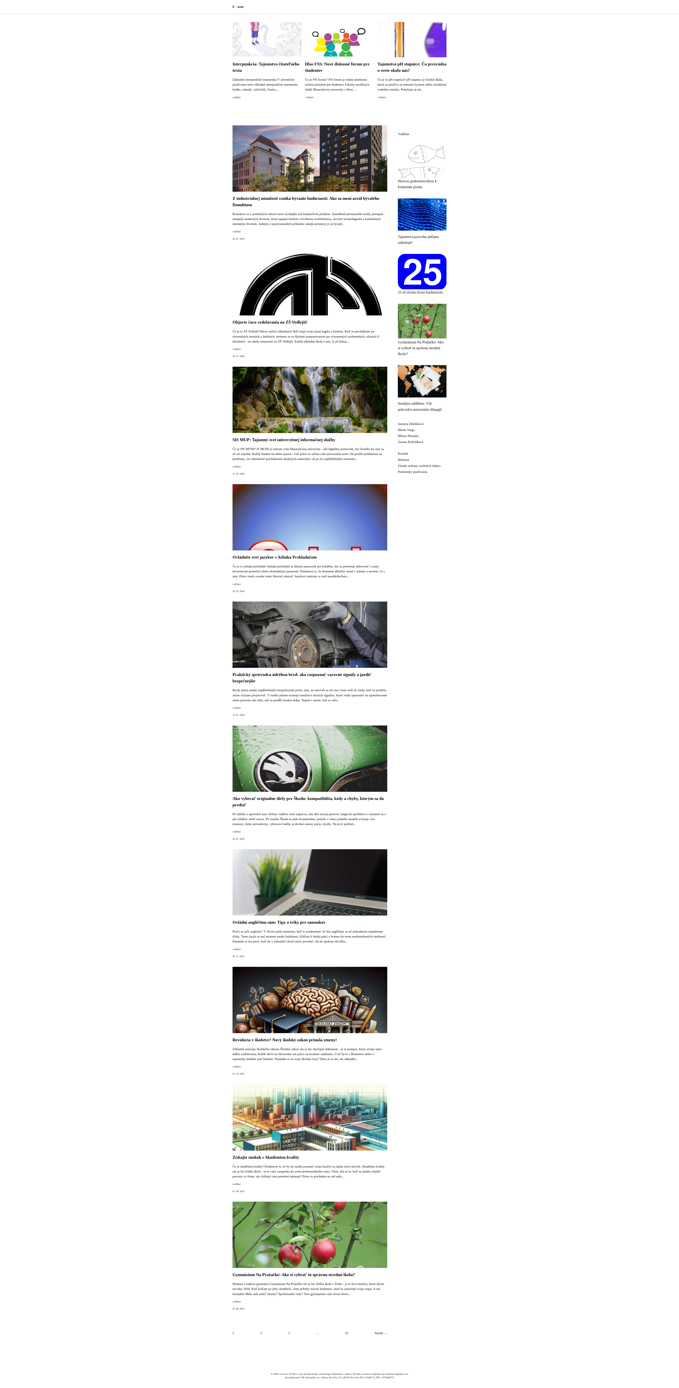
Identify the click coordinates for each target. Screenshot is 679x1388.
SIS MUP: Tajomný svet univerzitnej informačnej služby (284, 439)
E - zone (238, 6)
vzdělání (237, 97)
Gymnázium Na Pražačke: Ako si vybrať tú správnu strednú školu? (294, 1274)
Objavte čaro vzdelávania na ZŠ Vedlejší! (270, 322)
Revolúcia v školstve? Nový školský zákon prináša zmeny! (285, 1040)
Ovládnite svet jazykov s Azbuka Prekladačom (275, 557)
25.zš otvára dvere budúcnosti (420, 292)
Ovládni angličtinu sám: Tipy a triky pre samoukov (279, 922)
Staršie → (381, 1333)
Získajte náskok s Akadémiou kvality (266, 1157)
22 (346, 1333)
